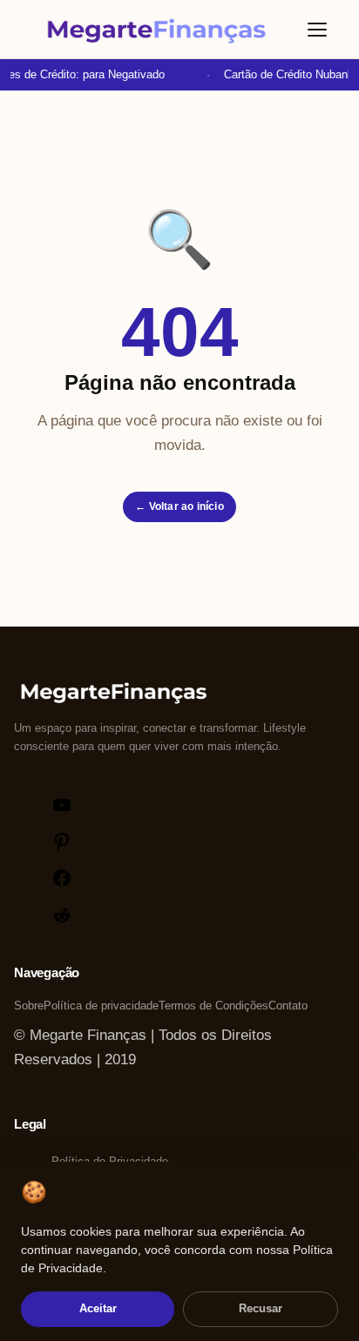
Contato (288, 1005)
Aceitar (98, 1308)
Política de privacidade (101, 1005)
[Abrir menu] (317, 30)
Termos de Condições (213, 1005)
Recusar (260, 1308)
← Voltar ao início (179, 506)
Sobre (29, 1005)
